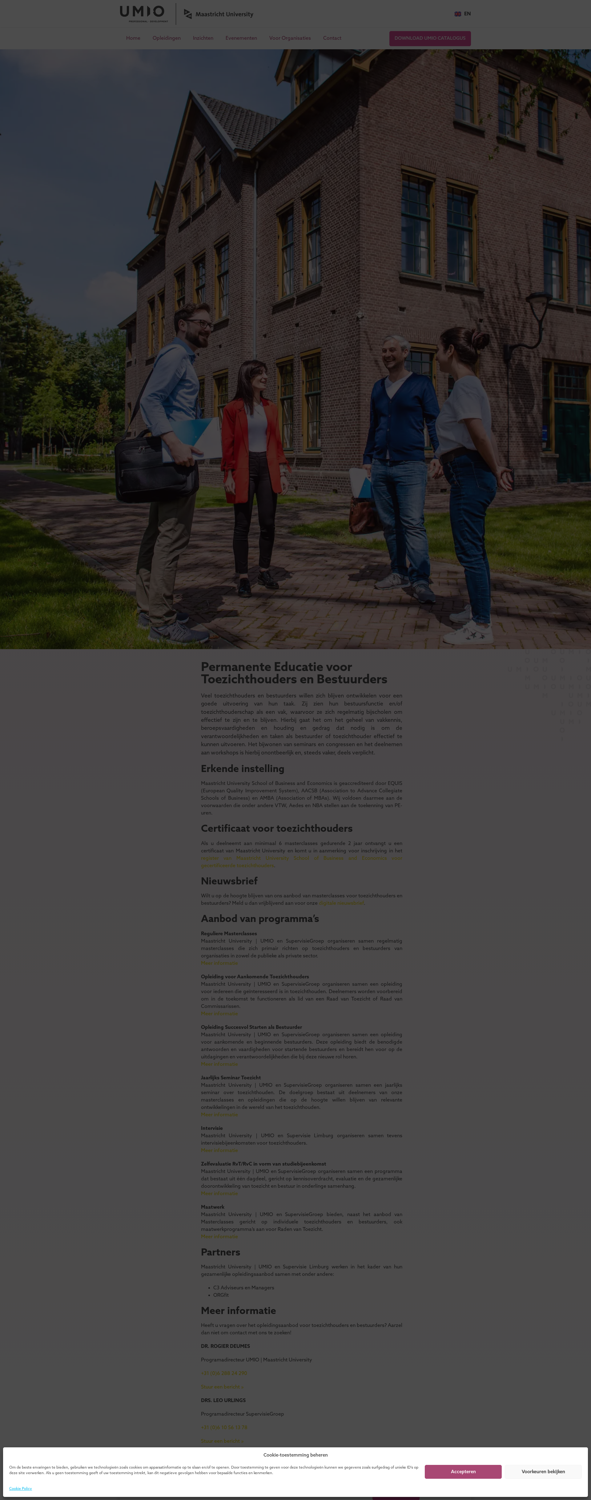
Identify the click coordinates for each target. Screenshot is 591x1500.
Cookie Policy (20, 1489)
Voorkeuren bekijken (543, 1472)
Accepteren (463, 1472)
